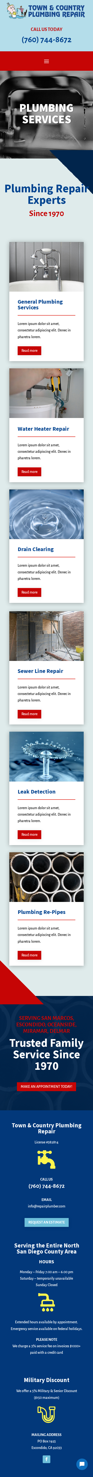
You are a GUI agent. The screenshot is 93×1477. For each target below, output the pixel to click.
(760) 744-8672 (46, 39)
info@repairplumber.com (46, 1206)
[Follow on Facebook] (46, 1459)
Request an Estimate (46, 1222)
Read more (29, 351)
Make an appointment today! (46, 1087)
